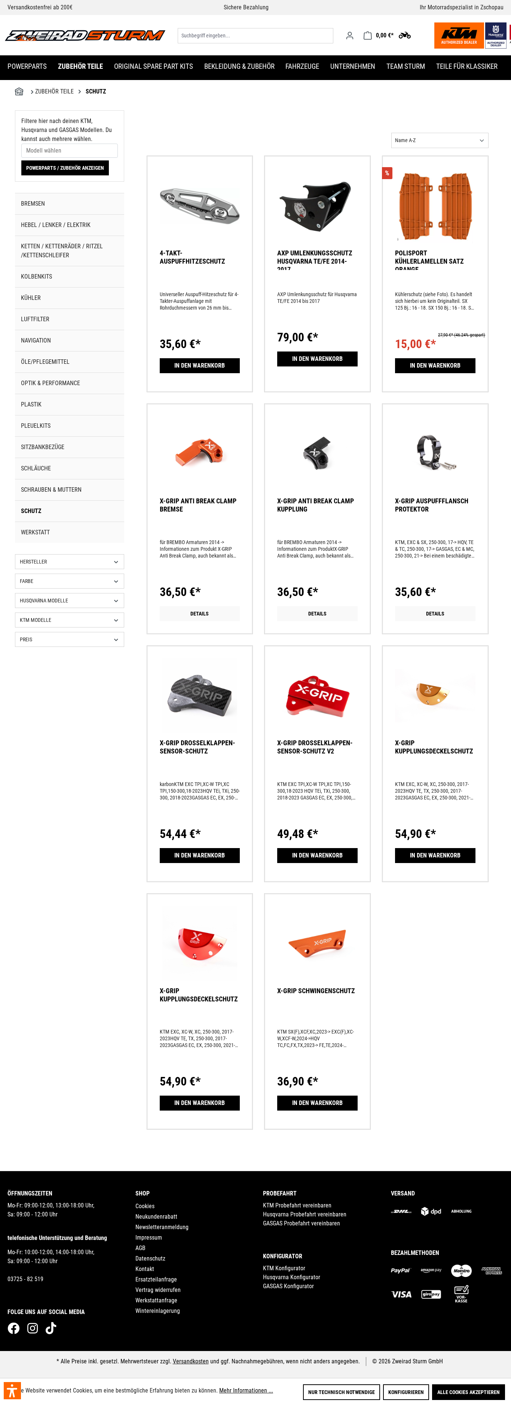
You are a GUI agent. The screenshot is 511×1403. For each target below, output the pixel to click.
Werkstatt (35, 532)
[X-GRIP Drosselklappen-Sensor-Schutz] (200, 705)
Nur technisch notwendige (341, 1392)
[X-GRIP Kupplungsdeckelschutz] (435, 705)
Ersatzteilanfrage (156, 1279)
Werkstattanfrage (156, 1300)
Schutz (31, 511)
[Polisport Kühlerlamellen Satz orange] (435, 215)
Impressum (148, 1237)
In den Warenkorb (199, 365)
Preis (26, 639)
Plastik (31, 404)
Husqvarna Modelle (44, 601)
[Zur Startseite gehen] (85, 35)
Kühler (31, 297)
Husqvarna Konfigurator (291, 1277)
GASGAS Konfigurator (288, 1286)
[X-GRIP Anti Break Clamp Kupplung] (317, 463)
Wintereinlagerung (157, 1310)
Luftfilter (35, 319)
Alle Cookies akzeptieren (468, 1392)
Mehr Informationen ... (246, 1390)
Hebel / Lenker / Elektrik (56, 224)
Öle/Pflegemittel (45, 361)
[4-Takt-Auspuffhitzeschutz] (200, 215)
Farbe (26, 581)
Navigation (36, 340)
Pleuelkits (36, 425)
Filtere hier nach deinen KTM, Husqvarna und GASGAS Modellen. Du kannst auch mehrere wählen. (66, 129)
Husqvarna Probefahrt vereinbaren (304, 1214)
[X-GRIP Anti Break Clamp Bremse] (200, 463)
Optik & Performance (50, 383)
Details (199, 614)
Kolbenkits (36, 276)
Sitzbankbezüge (42, 447)
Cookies (144, 1206)
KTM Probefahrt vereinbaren (297, 1205)
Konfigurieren (406, 1392)
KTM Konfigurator (284, 1268)
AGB (140, 1248)
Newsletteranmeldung (162, 1227)
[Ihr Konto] (350, 35)
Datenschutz (150, 1258)
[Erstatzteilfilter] (404, 35)
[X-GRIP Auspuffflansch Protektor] (435, 463)
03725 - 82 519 (25, 1279)
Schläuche (36, 468)
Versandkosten (191, 1361)
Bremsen (33, 203)
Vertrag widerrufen (158, 1289)
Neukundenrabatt (156, 1216)
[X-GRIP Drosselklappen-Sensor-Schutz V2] (317, 705)
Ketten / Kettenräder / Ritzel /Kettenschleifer (62, 251)
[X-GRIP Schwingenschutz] (317, 953)
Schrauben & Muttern (51, 489)
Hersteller (33, 562)
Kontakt (144, 1268)
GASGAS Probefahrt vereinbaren (301, 1223)
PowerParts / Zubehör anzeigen (65, 168)
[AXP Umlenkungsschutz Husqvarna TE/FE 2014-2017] (317, 215)
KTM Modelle (35, 620)
